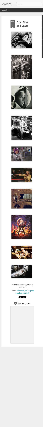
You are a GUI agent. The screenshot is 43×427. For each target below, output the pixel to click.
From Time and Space (22, 23)
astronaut (20, 290)
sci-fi (27, 290)
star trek (26, 293)
